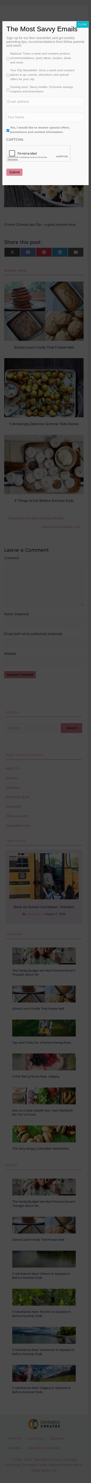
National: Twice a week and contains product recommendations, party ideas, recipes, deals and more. (40, 58)
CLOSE (82, 24)
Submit (14, 172)
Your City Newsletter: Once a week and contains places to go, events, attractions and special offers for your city (42, 74)
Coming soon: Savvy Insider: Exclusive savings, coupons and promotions (42, 89)
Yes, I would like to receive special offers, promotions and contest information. (40, 130)
